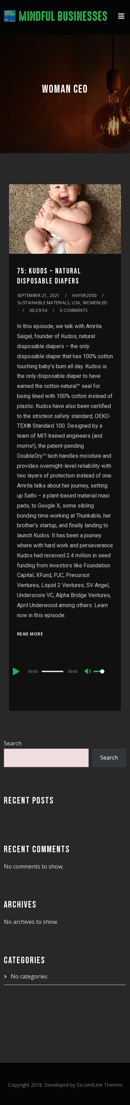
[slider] (103, 677)
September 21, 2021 (38, 295)
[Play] (15, 671)
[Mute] (88, 671)
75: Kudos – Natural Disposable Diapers (49, 276)
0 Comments (74, 310)
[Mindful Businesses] (55, 17)
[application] (65, 671)
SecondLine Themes (99, 1084)
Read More (30, 634)
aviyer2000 (84, 295)
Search (12, 743)
